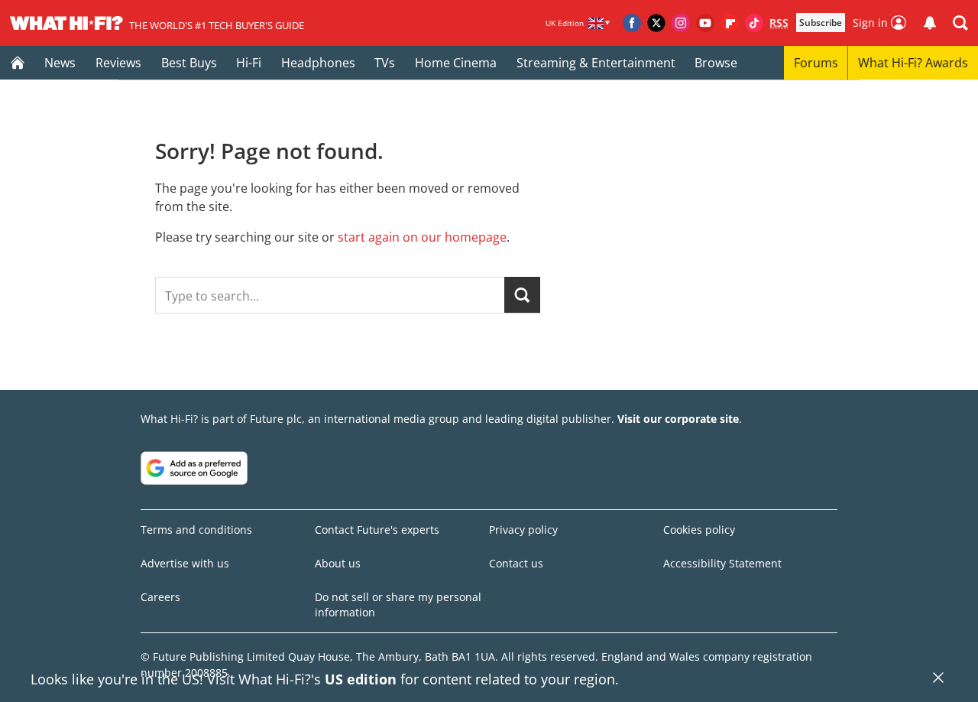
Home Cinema (456, 62)
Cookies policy (699, 529)
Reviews (118, 62)
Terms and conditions (196, 529)
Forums (816, 62)
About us (338, 563)
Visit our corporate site (678, 418)
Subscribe (820, 22)
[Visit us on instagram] (681, 23)
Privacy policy (523, 529)
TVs (384, 62)
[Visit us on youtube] (705, 23)
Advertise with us (185, 563)
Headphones (318, 62)
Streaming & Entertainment (596, 62)
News (60, 62)
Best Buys (189, 62)
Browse (716, 62)
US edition (361, 679)
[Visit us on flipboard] (730, 23)
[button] (960, 23)
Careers (160, 597)
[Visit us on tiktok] (754, 23)
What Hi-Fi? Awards (913, 62)
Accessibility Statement (722, 563)
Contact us (516, 563)
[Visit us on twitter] (656, 23)
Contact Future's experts (377, 529)
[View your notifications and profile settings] (930, 23)
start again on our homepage (422, 237)
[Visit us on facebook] (632, 23)
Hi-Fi (248, 62)
